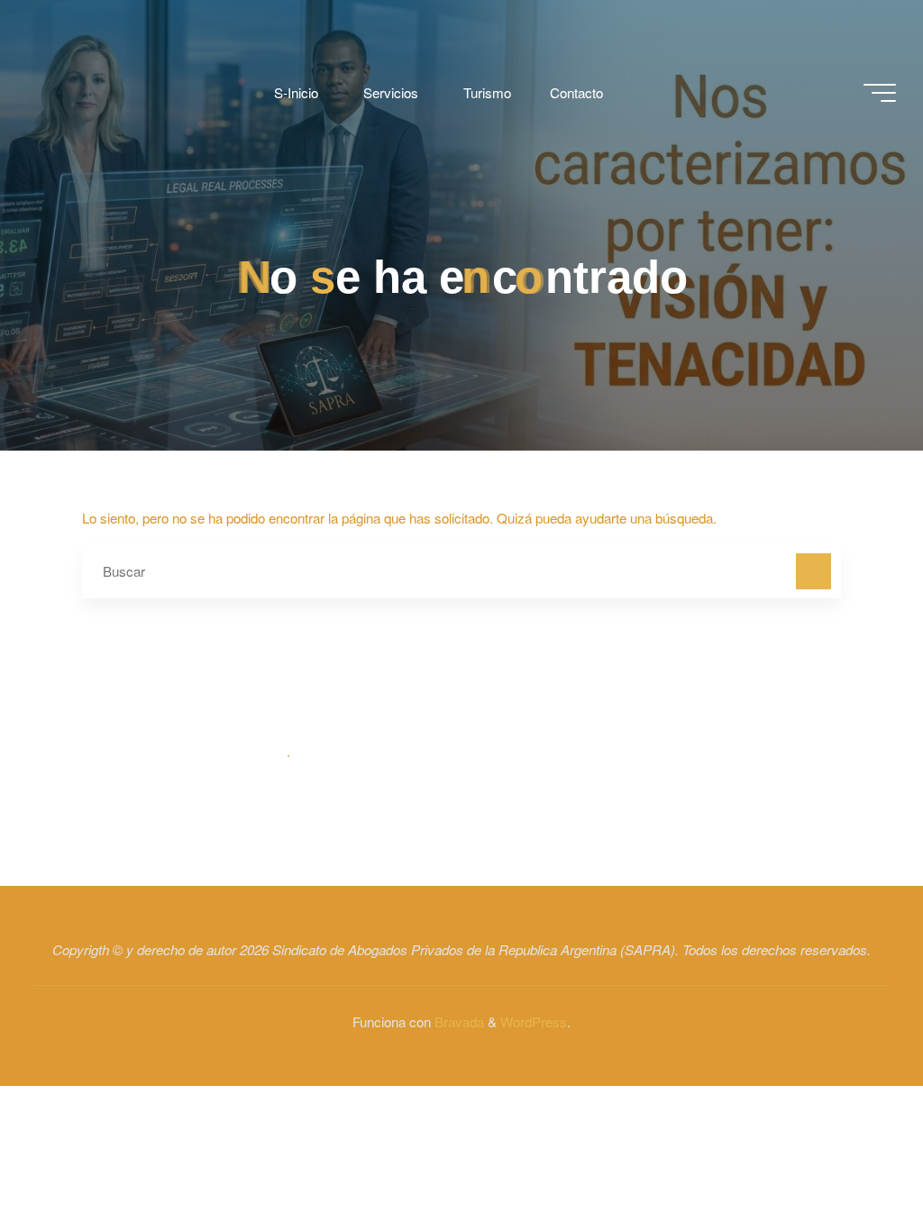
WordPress (533, 1021)
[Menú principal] (880, 93)
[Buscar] (814, 571)
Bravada (457, 1021)
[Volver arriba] (852, 1160)
